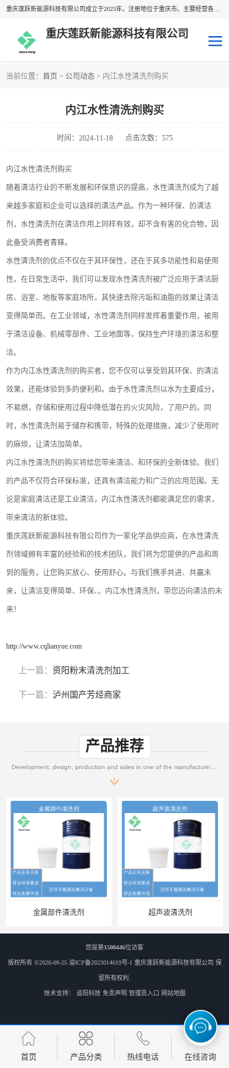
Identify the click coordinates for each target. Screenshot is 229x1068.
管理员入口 (144, 993)
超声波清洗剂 (170, 912)
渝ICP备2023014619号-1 (101, 962)
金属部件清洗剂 (58, 912)
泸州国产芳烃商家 (87, 694)
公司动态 (80, 76)
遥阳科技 (88, 993)
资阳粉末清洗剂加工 (91, 670)
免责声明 (115, 993)
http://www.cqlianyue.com (44, 646)
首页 (50, 76)
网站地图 (173, 993)
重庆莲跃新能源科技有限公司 (174, 962)
